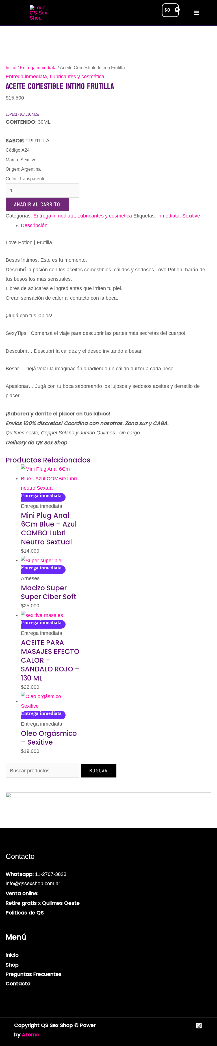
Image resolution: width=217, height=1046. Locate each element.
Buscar (98, 770)
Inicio (11, 67)
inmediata (168, 216)
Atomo (31, 1034)
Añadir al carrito (37, 204)
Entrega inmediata (38, 67)
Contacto (18, 983)
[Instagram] (199, 1026)
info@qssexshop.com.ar (33, 883)
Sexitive (191, 216)
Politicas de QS (25, 912)
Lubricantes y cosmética (77, 76)
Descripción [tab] (34, 225)
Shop (12, 964)
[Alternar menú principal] (196, 13)
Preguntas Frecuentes (34, 974)
